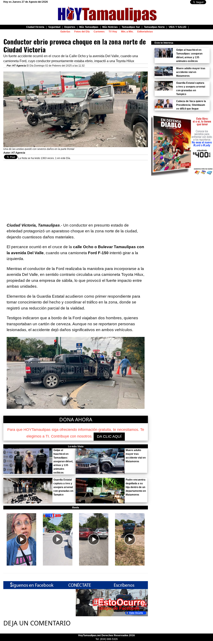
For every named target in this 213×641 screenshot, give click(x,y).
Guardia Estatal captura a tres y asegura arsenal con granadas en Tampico (63, 487)
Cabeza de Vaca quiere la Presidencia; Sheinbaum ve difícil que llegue (191, 105)
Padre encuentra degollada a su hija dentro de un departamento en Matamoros (136, 487)
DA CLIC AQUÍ (109, 436)
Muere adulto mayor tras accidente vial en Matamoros (190, 72)
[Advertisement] (75, 189)
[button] (21, 539)
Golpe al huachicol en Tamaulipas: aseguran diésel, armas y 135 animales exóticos (63, 461)
